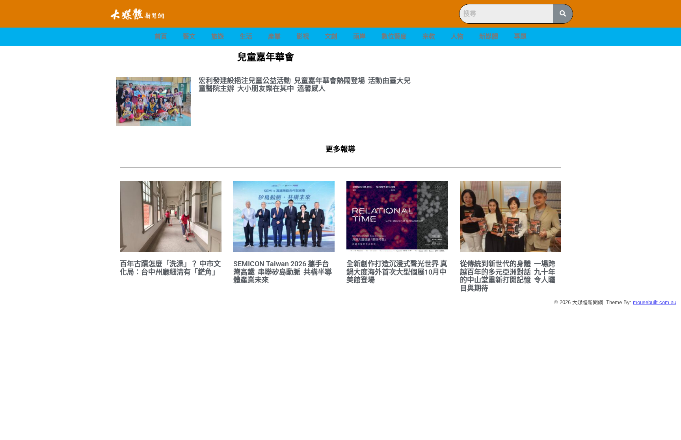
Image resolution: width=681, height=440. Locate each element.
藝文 (189, 36)
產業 (274, 36)
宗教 (428, 36)
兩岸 (359, 36)
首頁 (160, 36)
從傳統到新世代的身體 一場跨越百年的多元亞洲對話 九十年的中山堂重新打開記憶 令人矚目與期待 (507, 276)
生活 (246, 36)
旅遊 (217, 36)
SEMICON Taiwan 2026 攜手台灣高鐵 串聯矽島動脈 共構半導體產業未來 (282, 272)
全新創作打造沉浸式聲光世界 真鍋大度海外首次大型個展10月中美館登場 (396, 272)
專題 (520, 36)
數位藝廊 (394, 36)
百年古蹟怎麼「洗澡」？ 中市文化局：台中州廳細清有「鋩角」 (170, 268)
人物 (457, 36)
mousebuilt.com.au (654, 302)
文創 (331, 36)
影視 (302, 36)
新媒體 (488, 36)
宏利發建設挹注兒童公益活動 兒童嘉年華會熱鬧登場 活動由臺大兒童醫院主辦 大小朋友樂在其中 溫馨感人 (305, 84)
